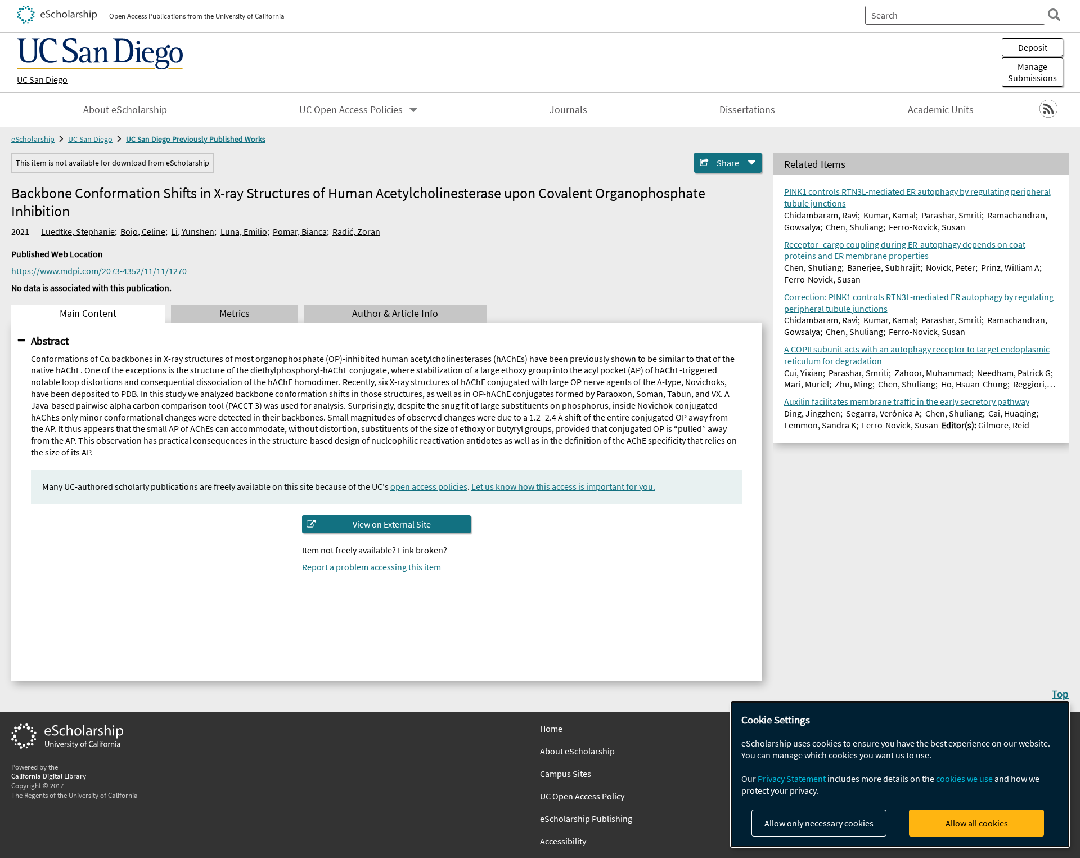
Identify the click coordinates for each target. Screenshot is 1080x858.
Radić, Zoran (356, 231)
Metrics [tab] (234, 313)
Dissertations (747, 110)
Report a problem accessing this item (371, 567)
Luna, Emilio (243, 231)
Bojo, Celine (142, 231)
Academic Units (941, 110)
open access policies (428, 486)
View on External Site (392, 524)
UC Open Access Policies (351, 110)
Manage (1032, 72)
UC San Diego (42, 79)
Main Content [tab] (88, 313)
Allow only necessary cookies (819, 823)
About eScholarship (125, 110)
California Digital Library (48, 775)
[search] (1054, 15)
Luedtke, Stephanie (78, 231)
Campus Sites (565, 773)
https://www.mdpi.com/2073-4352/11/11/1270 (99, 270)
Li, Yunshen (192, 231)
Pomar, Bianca (300, 231)
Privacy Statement (792, 778)
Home (551, 728)
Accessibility (563, 841)
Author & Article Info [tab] (395, 313)
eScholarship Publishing (586, 818)
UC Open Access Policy (582, 796)
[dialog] (900, 774)
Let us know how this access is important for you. (563, 486)
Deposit (1032, 47)
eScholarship (33, 139)
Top (1060, 693)
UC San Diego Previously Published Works (196, 139)
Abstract (50, 340)
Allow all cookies (977, 823)
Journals (568, 110)
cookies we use (964, 778)
